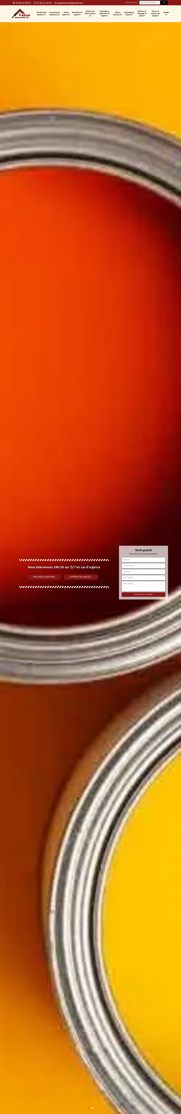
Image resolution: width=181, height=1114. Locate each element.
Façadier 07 (166, 14)
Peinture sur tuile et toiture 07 (90, 13)
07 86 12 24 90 (44, 3)
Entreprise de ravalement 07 (54, 14)
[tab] (90, 557)
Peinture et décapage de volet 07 (142, 13)
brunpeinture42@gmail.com (68, 3)
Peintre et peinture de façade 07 (155, 13)
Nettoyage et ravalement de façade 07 (104, 13)
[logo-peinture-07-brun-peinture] (21, 13)
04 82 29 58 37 (23, 3)
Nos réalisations (44, 577)
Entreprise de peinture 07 (41, 14)
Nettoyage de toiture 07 (129, 14)
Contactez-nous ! (81, 577)
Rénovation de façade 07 (77, 14)
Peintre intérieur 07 (117, 14)
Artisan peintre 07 (66, 14)
